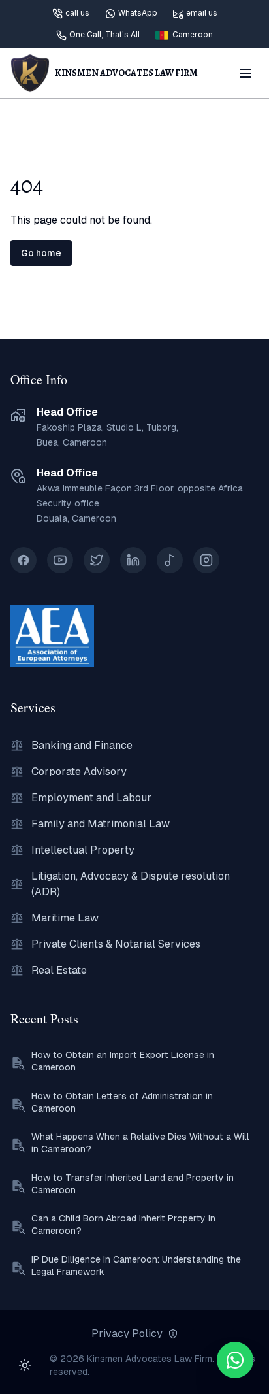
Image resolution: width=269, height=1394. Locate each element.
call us (77, 13)
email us (201, 13)
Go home (41, 253)
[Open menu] (245, 73)
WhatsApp (137, 13)
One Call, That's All (104, 34)
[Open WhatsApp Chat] (235, 1360)
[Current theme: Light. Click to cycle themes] (24, 1365)
